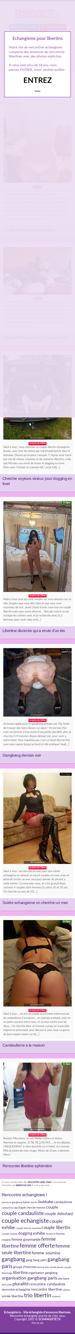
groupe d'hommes (24, 1267)
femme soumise (46, 1253)
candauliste (7, 1208)
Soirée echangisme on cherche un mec (35, 902)
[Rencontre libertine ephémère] (37, 1098)
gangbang (13, 1259)
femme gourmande (26, 1239)
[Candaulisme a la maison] (37, 964)
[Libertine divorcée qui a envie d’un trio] (37, 547)
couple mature (10, 1234)
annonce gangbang (12, 1202)
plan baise (63, 1278)
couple (52, 1207)
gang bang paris (36, 1260)
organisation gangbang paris (29, 1278)
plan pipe (7, 1284)
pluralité (20, 1284)
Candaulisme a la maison (23, 1045)
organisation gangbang (42, 1273)
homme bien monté (46, 1267)
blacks (34, 1202)
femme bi (50, 1234)
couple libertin (55, 1227)
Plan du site (38, 1323)
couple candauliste (23, 1213)
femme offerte (37, 1246)
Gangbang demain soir (21, 755)
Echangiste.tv (12, 1312)
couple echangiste (25, 1221)
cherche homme (35, 1207)
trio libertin (37, 1295)
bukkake (45, 1202)
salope (66, 1289)
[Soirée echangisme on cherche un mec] (37, 819)
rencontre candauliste (47, 1284)
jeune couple (64, 1267)
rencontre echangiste (16, 1289)
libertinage (7, 1273)
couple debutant (58, 1214)
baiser (26, 1202)
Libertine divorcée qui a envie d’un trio (33, 630)
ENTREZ (37, 80)
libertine (20, 1273)
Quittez (37, 91)
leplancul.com (23, 1185)
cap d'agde (20, 1207)
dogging (25, 1233)
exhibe (39, 1233)
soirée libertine (12, 1296)
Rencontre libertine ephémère (27, 1166)
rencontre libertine (46, 1289)
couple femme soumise (28, 1228)
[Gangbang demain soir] (37, 683)
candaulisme (63, 1202)
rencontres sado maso (40, 1182)
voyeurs (56, 1296)
